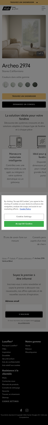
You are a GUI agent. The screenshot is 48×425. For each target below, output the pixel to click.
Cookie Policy (25, 209)
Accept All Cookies (24, 224)
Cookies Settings (23, 216)
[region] (24, 212)
